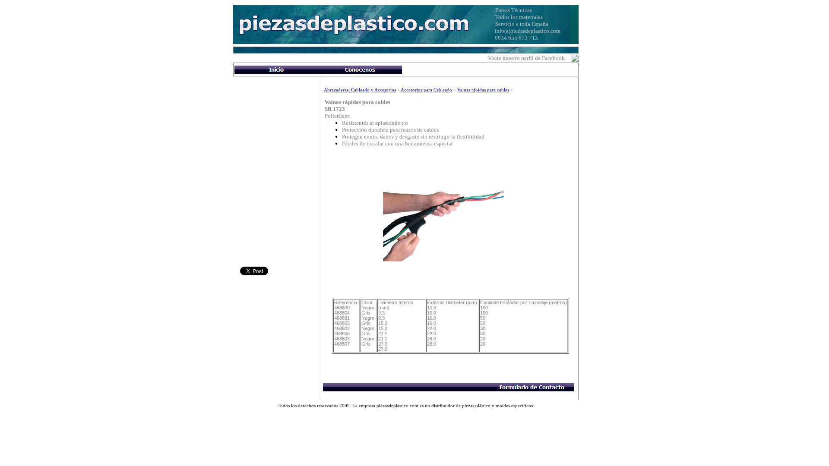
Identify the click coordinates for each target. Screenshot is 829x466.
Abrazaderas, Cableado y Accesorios (360, 89)
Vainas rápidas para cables (483, 89)
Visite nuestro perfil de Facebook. (527, 58)
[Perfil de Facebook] (575, 59)
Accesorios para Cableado (426, 89)
